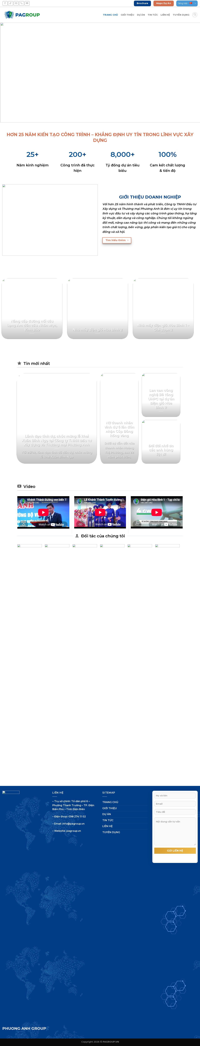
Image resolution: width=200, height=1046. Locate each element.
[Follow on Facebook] (5, 3)
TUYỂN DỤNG (181, 14)
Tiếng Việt (183, 3)
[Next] (192, 72)
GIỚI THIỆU (127, 14)
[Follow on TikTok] (10, 3)
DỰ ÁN (141, 14)
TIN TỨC (153, 14)
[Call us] (21, 3)
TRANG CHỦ (110, 14)
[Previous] (8, 72)
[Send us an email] (16, 3)
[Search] (194, 14)
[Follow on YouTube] (27, 3)
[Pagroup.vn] (21, 14)
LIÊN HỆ (165, 14)
